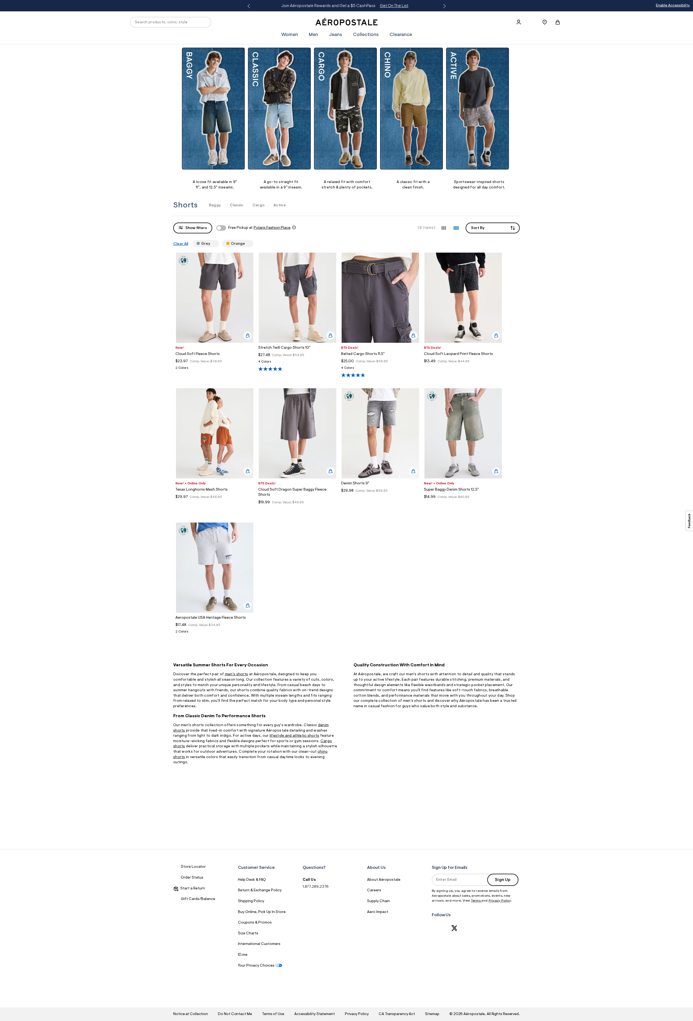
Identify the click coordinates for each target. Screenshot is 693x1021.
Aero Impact (377, 912)
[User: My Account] (518, 22)
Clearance (401, 34)
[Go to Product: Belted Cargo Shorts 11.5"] (380, 369)
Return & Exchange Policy (260, 890)
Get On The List (373, 6)
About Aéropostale (383, 880)
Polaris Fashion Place (272, 228)
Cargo (259, 205)
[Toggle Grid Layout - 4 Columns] (456, 227)
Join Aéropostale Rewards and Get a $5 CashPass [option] (324, 6)
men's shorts (236, 674)
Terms (476, 900)
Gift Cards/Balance (198, 899)
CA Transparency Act (397, 1014)
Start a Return (192, 888)
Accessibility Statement (314, 1014)
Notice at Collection (190, 1014)
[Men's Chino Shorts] (411, 108)
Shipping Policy (251, 901)
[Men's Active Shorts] (477, 108)
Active (279, 205)
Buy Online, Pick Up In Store (262, 912)
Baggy (215, 205)
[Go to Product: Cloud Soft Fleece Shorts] (214, 369)
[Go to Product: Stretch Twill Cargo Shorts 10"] (297, 363)
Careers (374, 890)
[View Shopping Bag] (557, 22)
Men (313, 34)
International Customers (259, 944)
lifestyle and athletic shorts (294, 736)
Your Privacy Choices (256, 966)
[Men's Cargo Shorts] (345, 108)
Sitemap (432, 1014)
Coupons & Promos (255, 923)
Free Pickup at (259, 228)
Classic (236, 205)
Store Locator (193, 867)
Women (289, 34)
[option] (215, 119)
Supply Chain (378, 901)
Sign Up (503, 880)
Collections (366, 34)
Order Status (192, 878)
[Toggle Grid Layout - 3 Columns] (443, 227)
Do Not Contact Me (235, 1014)
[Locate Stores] (544, 22)
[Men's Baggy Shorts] (213, 108)
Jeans (335, 34)
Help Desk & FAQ (252, 880)
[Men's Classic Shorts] (279, 108)
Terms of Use (273, 1014)
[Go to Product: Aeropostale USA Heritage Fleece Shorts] (214, 633)
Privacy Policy (500, 900)
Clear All (180, 244)
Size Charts (248, 933)
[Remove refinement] (212, 243)
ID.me (242, 955)
